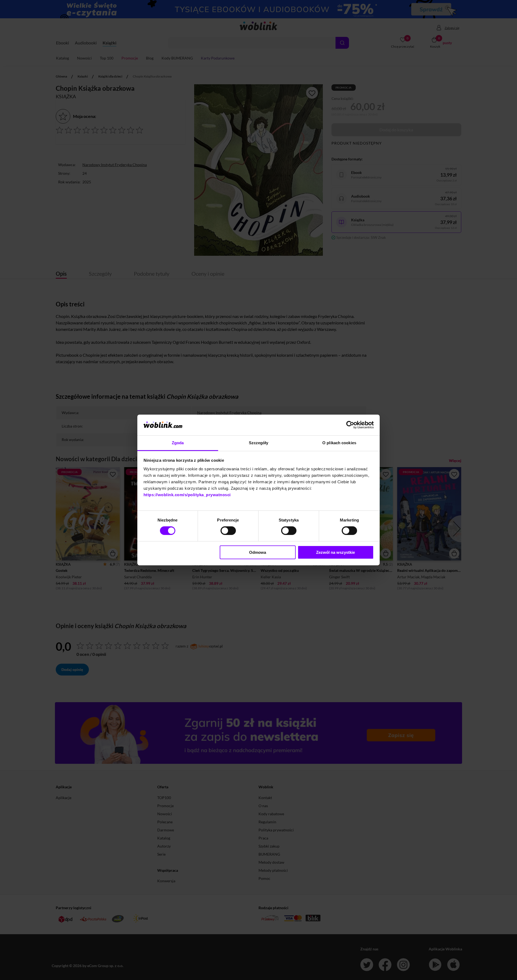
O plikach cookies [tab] (339, 442)
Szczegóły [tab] (258, 442)
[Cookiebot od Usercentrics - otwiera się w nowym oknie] (350, 425)
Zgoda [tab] (178, 442)
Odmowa (257, 552)
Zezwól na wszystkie (335, 552)
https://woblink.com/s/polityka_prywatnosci (187, 494)
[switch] (228, 530)
